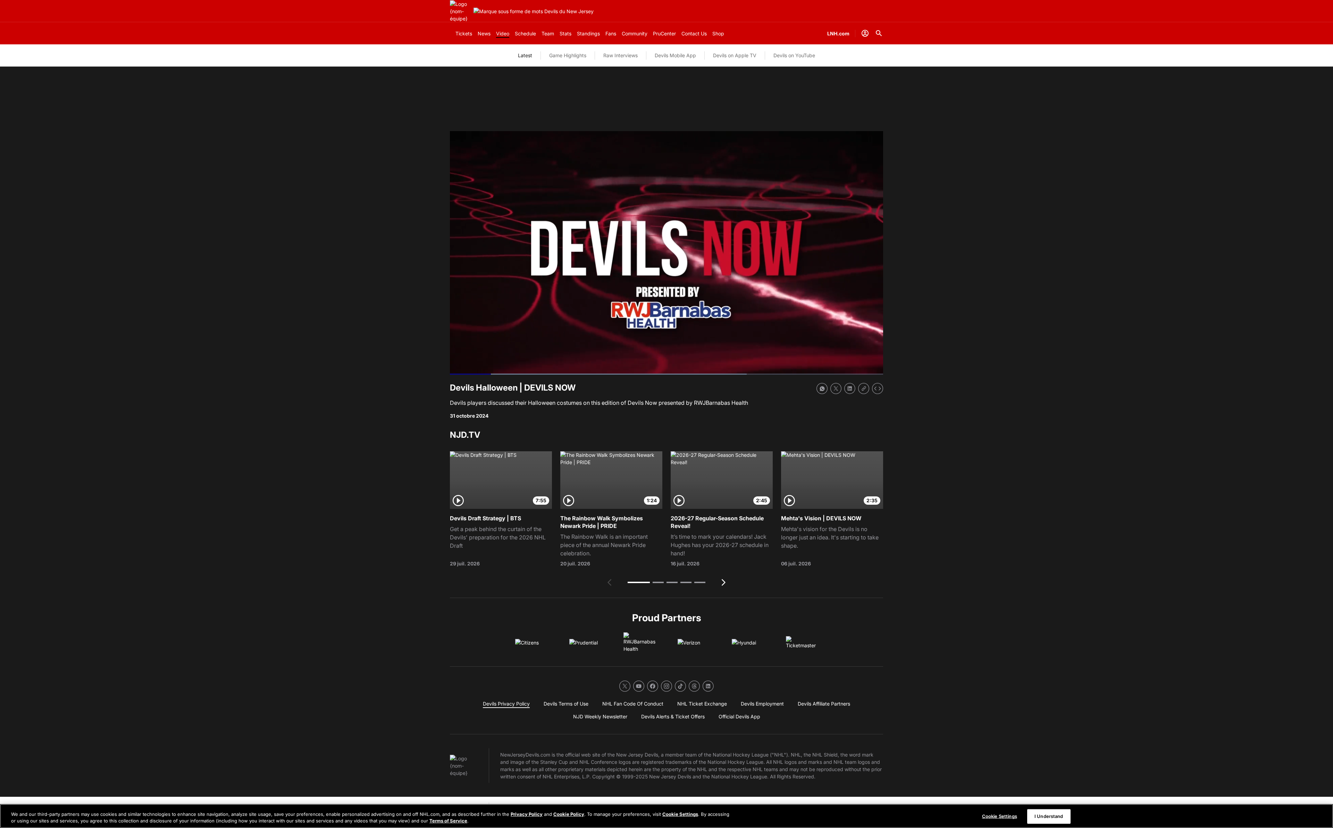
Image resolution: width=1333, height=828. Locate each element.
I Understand (1048, 816)
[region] (666, 816)
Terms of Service (448, 820)
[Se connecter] (865, 33)
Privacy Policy (527, 814)
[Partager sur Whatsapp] (822, 388)
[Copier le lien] (863, 388)
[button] (639, 582)
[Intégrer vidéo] (877, 388)
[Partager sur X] (835, 388)
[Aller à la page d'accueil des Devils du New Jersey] (460, 11)
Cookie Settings (680, 814)
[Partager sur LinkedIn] (849, 388)
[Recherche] (879, 33)
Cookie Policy (568, 814)
